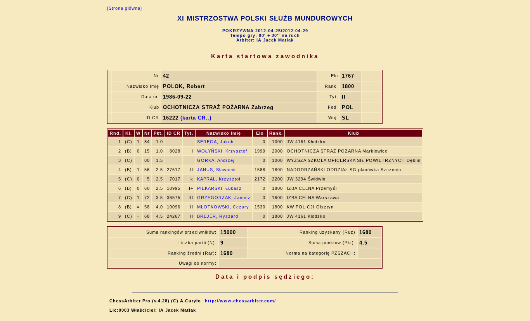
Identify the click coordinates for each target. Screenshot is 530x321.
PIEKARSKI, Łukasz (219, 188)
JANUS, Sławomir (216, 169)
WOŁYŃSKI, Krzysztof (222, 151)
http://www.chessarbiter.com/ (240, 300)
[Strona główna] (124, 8)
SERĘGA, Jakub (215, 141)
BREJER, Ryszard (217, 216)
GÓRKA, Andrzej (215, 160)
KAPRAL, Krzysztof (219, 179)
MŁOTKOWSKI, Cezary (223, 207)
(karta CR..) (195, 118)
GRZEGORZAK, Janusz (224, 197)
